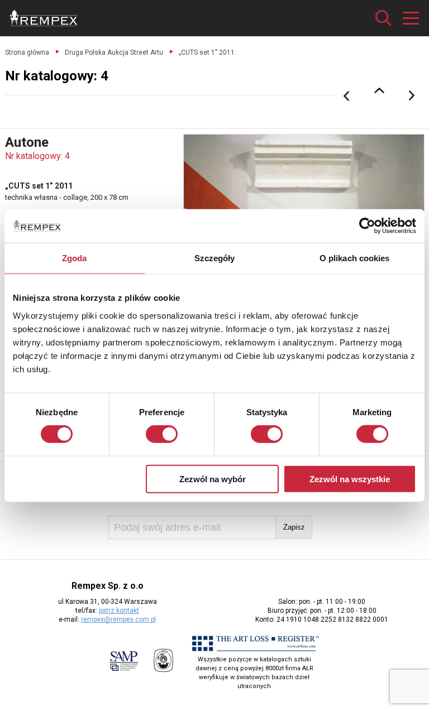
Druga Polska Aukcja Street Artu (114, 52)
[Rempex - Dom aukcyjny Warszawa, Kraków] (44, 18)
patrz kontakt (119, 610)
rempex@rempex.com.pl (118, 619)
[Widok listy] (379, 90)
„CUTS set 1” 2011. (207, 52)
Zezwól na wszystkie (349, 478)
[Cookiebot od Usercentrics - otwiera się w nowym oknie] (367, 226)
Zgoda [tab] (74, 258)
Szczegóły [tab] (214, 258)
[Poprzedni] (346, 96)
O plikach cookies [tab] (355, 258)
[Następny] (412, 96)
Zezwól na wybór (212, 478)
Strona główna (27, 52)
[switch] (162, 434)
